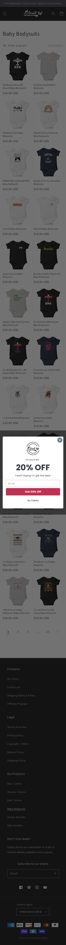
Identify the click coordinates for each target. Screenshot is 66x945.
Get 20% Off (33, 492)
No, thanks (32, 500)
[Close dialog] (60, 440)
